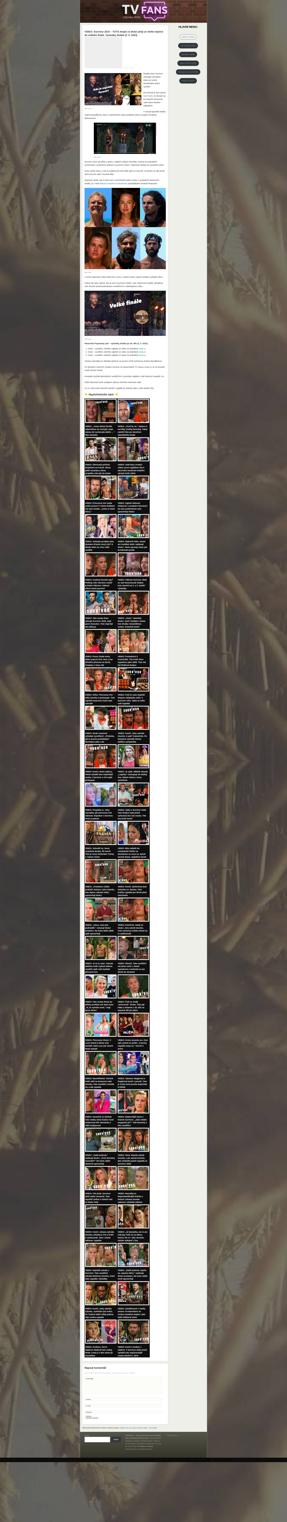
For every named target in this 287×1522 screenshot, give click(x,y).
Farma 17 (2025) (188, 37)
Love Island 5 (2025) (188, 46)
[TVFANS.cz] (143, 11)
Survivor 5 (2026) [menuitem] (131, 1460)
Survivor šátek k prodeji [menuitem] (223, 1460)
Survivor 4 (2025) (188, 81)
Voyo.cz (176, 1435)
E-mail (88, 1406)
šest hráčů (148, 96)
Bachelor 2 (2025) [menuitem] (183, 1460)
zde (162, 376)
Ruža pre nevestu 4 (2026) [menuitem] (111, 1460)
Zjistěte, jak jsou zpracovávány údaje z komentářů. (138, 1428)
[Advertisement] (103, 52)
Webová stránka (89, 1414)
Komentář (89, 1379)
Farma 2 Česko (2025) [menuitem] (202, 1460)
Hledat (87, 1435)
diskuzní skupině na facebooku (113, 183)
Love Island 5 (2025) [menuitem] (165, 1460)
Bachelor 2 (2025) (188, 54)
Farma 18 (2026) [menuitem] (147, 1460)
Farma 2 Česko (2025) (188, 63)
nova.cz (142, 349)
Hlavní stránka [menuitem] (91, 1460)
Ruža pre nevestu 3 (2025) (188, 72)
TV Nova (169, 1435)
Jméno (88, 1399)
